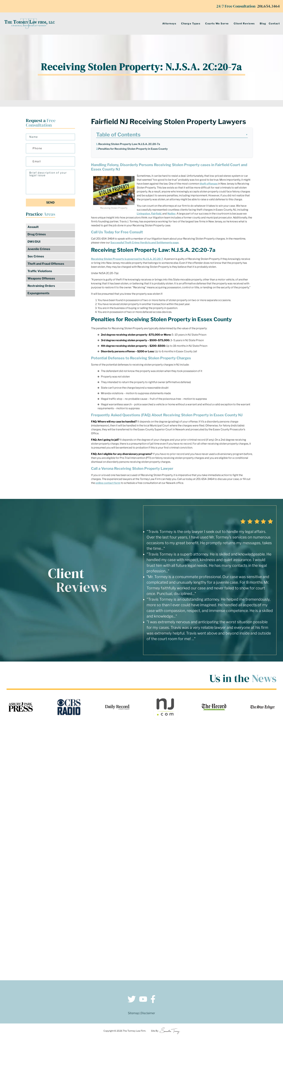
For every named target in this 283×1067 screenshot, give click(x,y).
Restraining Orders (41, 285)
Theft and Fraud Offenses (46, 263)
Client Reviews (244, 23)
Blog (263, 23)
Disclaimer (148, 1013)
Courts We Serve (217, 23)
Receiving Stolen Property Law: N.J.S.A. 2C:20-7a (129, 144)
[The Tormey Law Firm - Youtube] (143, 999)
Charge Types (190, 23)
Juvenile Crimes (39, 249)
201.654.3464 (268, 6)
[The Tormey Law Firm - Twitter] (132, 999)
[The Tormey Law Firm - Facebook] (153, 999)
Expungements (38, 293)
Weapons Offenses (41, 278)
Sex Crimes (36, 256)
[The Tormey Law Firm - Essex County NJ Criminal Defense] (29, 23)
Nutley (171, 213)
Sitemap (133, 1013)
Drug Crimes (37, 234)
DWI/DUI (34, 241)
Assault (33, 227)
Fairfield (156, 213)
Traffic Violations (40, 271)
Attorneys (169, 23)
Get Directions (74, 919)
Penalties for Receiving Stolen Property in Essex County (133, 148)
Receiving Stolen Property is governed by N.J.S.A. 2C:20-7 (127, 258)
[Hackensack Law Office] (74, 948)
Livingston (143, 213)
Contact (274, 23)
